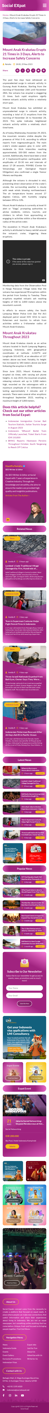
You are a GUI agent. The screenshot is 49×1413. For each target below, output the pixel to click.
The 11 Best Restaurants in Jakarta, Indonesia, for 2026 (32, 930)
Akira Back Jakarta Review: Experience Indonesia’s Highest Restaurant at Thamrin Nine (33, 809)
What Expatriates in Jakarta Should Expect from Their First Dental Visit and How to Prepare (33, 892)
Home (5, 15)
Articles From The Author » (17, 495)
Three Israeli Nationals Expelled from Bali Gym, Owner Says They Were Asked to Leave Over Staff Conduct (24, 679)
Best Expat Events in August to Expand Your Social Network (33, 917)
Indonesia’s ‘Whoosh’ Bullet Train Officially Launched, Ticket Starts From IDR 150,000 (27, 434)
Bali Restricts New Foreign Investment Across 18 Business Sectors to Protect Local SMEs (33, 943)
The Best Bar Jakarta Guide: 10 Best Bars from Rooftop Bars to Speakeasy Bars (33, 905)
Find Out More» (23, 1329)
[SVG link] (14, 6)
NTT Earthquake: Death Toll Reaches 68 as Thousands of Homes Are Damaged (32, 879)
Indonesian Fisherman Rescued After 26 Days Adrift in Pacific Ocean (23, 733)
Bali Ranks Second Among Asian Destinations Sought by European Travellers (33, 796)
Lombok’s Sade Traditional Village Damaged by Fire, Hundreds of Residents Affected (22, 568)
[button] (44, 5)
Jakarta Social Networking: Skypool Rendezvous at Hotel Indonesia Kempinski (30, 1123)
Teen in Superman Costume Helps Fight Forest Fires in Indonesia (22, 622)
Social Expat (20, 415)
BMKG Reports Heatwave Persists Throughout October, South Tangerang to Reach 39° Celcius (27, 443)
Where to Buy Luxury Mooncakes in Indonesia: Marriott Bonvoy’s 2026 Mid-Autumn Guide (32, 771)
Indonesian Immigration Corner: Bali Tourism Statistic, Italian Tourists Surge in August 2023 (27, 424)
